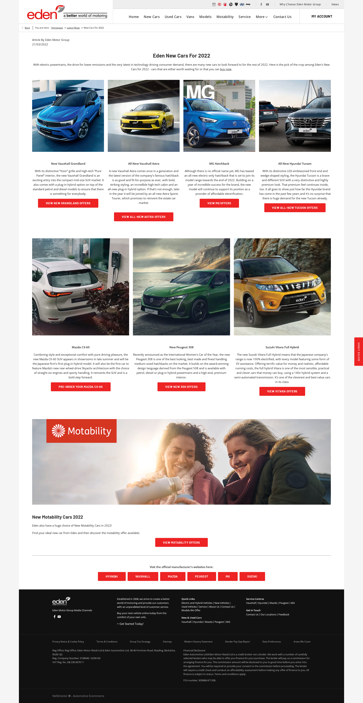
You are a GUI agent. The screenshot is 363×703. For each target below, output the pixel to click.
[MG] (219, 4)
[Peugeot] (236, 4)
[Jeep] (248, 4)
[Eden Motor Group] (66, 11)
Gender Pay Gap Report (237, 641)
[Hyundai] (242, 4)
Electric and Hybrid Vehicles (197, 603)
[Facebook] (261, 4)
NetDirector (60, 696)
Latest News (73, 27)
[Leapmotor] (231, 4)
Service (203, 606)
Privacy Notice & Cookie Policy (68, 641)
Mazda (209, 622)
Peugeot (219, 622)
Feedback (283, 614)
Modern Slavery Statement (198, 641)
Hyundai (198, 622)
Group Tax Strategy (140, 641)
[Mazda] (214, 4)
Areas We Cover (302, 641)
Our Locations (268, 614)
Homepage (57, 27)
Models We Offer (191, 610)
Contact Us (227, 606)
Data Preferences (271, 641)
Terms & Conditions (107, 641)
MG (228, 622)
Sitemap (167, 641)
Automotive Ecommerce (88, 696)
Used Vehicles (189, 606)
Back (27, 27)
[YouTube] (267, 4)
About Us (214, 606)
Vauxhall (186, 622)
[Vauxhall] (225, 4)
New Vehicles (221, 603)
